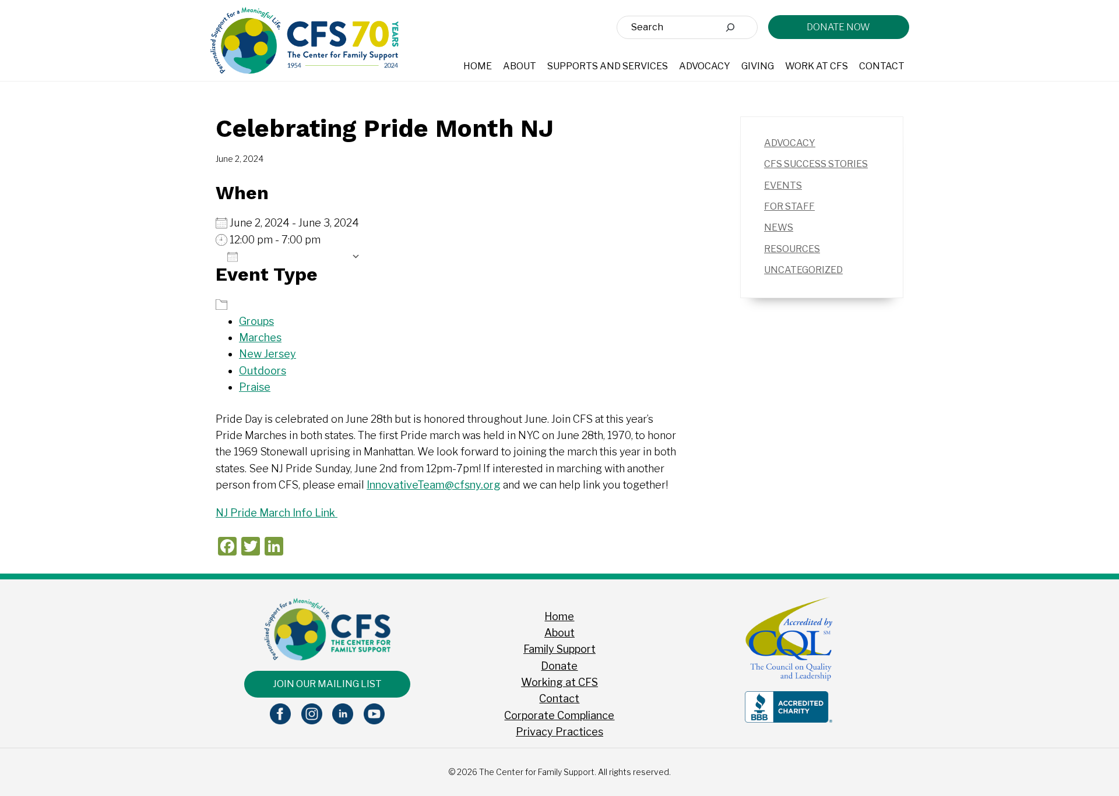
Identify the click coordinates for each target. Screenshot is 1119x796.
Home (559, 616)
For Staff (789, 206)
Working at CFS (559, 682)
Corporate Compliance (559, 715)
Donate (559, 666)
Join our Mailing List (327, 683)
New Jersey (267, 354)
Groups (256, 321)
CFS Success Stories (816, 163)
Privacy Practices (559, 732)
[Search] (730, 27)
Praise (254, 387)
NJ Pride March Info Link (276, 513)
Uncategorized (803, 269)
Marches (260, 337)
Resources (792, 248)
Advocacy (789, 142)
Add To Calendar (295, 256)
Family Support (559, 649)
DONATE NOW (838, 27)
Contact (559, 698)
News (778, 227)
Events (783, 185)
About (559, 633)
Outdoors (262, 371)
